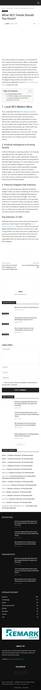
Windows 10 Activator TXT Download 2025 (20, 455)
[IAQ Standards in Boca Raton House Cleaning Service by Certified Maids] (7, 426)
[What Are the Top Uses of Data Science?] (7, 310)
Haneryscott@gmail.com (16, 659)
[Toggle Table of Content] (29, 91)
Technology (10, 8)
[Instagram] (20, 672)
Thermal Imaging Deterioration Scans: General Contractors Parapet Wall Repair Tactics (27, 414)
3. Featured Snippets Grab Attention (17, 98)
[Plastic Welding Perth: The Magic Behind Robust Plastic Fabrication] (7, 437)
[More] (27, 29)
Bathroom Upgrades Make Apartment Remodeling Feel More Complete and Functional (26, 403)
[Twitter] (14, 29)
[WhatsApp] (23, 29)
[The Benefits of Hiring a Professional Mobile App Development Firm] (7, 321)
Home (3, 8)
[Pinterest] (18, 29)
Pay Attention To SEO (13, 100)
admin (8, 23)
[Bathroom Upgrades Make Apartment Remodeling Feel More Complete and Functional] (7, 405)
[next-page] (6, 338)
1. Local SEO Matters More (13, 94)
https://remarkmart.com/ (20, 294)
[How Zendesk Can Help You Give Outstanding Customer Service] (7, 331)
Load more (20, 444)
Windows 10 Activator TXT (22, 684)
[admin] (3, 24)
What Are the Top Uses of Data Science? (27, 307)
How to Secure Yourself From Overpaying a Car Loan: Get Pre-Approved (9, 267)
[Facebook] (10, 29)
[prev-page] (3, 338)
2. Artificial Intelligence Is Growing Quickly (19, 96)
